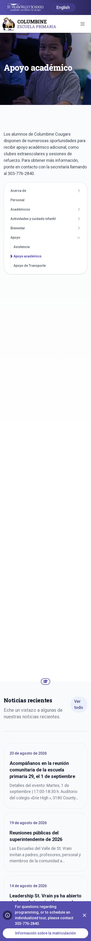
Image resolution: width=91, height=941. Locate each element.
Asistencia (22, 247)
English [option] (63, 7)
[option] (63, 8)
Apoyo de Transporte (30, 265)
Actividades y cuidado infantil (33, 219)
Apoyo (15, 237)
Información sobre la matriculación (45, 933)
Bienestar (17, 228)
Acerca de (18, 191)
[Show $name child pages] (78, 190)
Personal (17, 200)
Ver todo (78, 704)
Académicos (20, 209)
